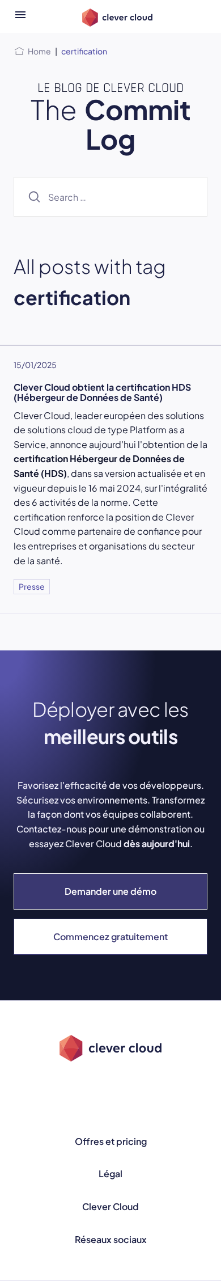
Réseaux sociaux (111, 1239)
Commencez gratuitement (110, 936)
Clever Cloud (110, 1206)
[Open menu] (20, 16)
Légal (110, 1173)
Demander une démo (110, 891)
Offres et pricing (111, 1141)
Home (39, 51)
